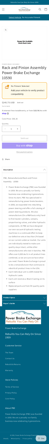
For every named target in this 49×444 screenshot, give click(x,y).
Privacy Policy (11, 393)
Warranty (9, 370)
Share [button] (7, 159)
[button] (3, 9)
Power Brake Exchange (23, 435)
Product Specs (9, 297)
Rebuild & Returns (13, 364)
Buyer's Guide (9, 303)
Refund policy (15, 438)
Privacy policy (27, 438)
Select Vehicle (15, 17)
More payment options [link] (24, 152)
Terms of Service (12, 387)
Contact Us (10, 358)
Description (8, 170)
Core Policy (10, 398)
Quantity (5, 124)
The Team (9, 352)
